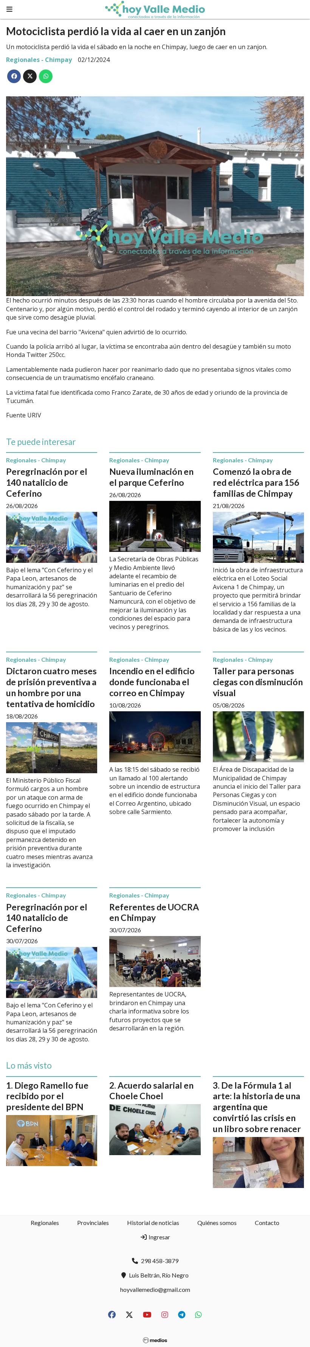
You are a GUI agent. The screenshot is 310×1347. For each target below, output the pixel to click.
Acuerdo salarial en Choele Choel (151, 1090)
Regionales (45, 1222)
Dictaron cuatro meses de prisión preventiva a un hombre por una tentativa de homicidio (51, 687)
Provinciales (93, 1222)
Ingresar (158, 1236)
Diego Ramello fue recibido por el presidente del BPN (47, 1096)
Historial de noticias (153, 1222)
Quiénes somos (217, 1222)
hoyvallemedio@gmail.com (155, 1289)
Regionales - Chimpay (39, 60)
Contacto (267, 1222)
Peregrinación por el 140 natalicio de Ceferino (46, 482)
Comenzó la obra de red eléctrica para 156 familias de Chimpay (256, 482)
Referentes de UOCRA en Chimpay (154, 912)
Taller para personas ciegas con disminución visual (258, 682)
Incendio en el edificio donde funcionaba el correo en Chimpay (152, 682)
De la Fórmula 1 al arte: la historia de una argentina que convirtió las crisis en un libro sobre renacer (257, 1107)
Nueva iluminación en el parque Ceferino (151, 477)
